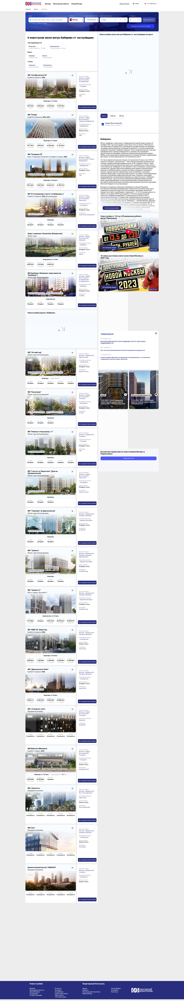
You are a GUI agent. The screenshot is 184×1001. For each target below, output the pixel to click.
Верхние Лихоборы (86, 520)
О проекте (114, 990)
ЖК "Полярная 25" (35, 154)
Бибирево (82, 240)
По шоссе (58, 988)
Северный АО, (90, 355)
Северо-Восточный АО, (84, 79)
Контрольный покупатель (92, 992)
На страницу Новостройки (87, 107)
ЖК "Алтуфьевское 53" (37, 75)
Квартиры (50, 220)
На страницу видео (109, 247)
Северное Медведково (86, 121)
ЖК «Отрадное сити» (36, 709)
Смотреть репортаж (37, 174)
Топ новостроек (60, 997)
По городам (34, 993)
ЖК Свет (31, 828)
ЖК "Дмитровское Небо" (38, 669)
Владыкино (84, 403)
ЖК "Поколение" (34, 392)
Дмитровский (83, 357)
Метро (36, 9)
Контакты (114, 992)
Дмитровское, (84, 557)
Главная (28, 9)
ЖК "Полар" (32, 115)
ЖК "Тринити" (33, 550)
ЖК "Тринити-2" (34, 590)
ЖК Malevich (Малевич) (37, 749)
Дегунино (82, 720)
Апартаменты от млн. (50, 259)
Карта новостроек (61, 993)
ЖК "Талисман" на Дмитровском (41, 511)
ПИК (80, 96)
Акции (85, 988)
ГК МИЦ (81, 295)
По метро (58, 990)
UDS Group (82, 649)
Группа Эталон (84, 371)
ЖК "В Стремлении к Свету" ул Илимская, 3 (46, 194)
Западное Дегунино (85, 515)
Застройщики (116, 988)
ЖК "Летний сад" (35, 352)
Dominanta (82, 847)
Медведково (84, 126)
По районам (59, 992)
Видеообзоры (87, 993)
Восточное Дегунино (86, 793)
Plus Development (84, 807)
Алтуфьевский (84, 81)
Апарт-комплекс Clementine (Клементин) (45, 234)
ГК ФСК (81, 413)
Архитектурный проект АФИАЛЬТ (42, 867)
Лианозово (82, 200)
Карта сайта (59, 995)
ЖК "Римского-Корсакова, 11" (40, 432)
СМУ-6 (81, 254)
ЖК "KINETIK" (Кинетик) (37, 630)
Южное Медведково (86, 160)
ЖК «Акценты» (34, 788)
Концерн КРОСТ (84, 769)
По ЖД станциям (36, 995)
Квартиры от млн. (51, 101)
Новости (85, 990)
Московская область (37, 990)
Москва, (82, 78)
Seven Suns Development (87, 215)
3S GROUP (82, 530)
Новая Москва (35, 992)
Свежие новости (107, 334)
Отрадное (83, 86)
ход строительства (55, 174)
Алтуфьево (84, 205)
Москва (32, 988)
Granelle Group (83, 571)
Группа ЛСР (82, 688)
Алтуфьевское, (84, 281)
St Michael (82, 725)
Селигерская (84, 362)
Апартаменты (50, 299)
